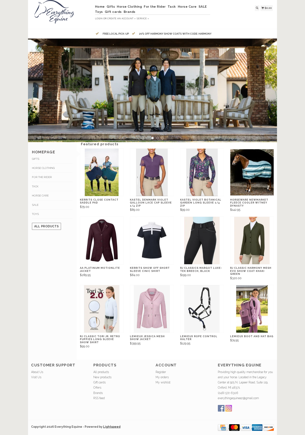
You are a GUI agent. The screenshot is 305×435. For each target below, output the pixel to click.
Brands (129, 12)
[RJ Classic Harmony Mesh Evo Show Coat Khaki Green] (252, 240)
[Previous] (37, 86)
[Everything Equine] (61, 14)
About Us (37, 372)
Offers (97, 387)
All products (46, 226)
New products (102, 377)
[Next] (268, 86)
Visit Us (36, 377)
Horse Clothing (129, 6)
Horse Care (187, 6)
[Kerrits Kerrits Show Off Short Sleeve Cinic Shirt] (151, 240)
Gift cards (113, 12)
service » (143, 18)
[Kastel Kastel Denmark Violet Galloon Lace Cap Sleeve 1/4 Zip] (151, 172)
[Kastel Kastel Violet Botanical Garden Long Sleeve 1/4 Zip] (202, 172)
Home (100, 6)
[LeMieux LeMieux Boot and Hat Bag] (252, 309)
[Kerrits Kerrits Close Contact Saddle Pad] (101, 172)
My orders (162, 377)
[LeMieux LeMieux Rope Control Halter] (202, 309)
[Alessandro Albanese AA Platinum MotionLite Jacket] (101, 240)
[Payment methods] (223, 427)
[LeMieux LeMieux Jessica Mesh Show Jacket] (151, 309)
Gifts (111, 6)
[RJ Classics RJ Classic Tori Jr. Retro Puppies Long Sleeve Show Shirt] (101, 309)
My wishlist (163, 382)
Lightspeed (112, 426)
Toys (99, 12)
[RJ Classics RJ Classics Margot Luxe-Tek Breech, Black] (202, 240)
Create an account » (121, 18)
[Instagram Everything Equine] (228, 408)
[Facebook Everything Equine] (221, 408)
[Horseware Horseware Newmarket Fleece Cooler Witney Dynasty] (252, 172)
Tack (172, 6)
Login (99, 18)
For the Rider (155, 6)
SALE (203, 6)
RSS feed (99, 398)
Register (161, 372)
